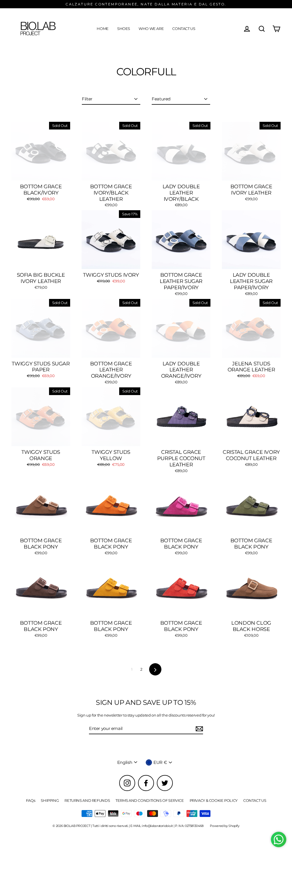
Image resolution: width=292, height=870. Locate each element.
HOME (103, 28)
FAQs (30, 800)
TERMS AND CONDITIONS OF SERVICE (149, 800)
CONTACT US (183, 28)
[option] (40, 416)
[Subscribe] (198, 728)
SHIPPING (50, 800)
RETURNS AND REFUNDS (87, 800)
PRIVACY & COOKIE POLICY (214, 800)
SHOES (123, 28)
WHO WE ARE (151, 28)
